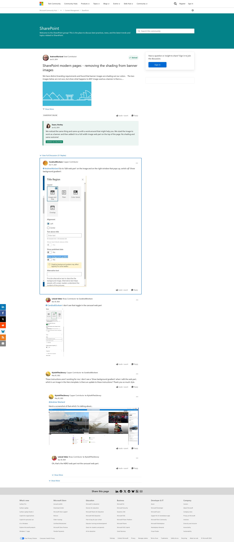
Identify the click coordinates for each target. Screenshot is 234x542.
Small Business (121, 531)
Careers (185, 504)
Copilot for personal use (27, 519)
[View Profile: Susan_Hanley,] (48, 125)
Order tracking (58, 519)
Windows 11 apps (25, 531)
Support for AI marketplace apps (160, 516)
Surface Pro (23, 504)
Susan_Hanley (57, 124)
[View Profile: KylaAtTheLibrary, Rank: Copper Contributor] (48, 373)
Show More (49, 109)
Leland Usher (57, 299)
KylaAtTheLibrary (59, 372)
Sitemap (112, 538)
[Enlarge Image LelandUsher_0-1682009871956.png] (55, 332)
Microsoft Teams (122, 523)
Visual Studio (155, 531)
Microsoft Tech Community (159, 519)
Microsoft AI (120, 504)
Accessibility (187, 527)
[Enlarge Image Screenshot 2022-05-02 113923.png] (94, 426)
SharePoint (85, 10)
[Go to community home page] (41, 3)
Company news (187, 512)
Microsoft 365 (121, 516)
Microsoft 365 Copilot (123, 527)
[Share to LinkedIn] (117, 491)
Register (182, 3)
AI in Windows (24, 523)
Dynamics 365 (121, 512)
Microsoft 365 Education (93, 516)
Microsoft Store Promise (61, 527)
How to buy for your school (94, 519)
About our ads (194, 538)
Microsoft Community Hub (48, 10)
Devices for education (92, 508)
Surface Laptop (24, 508)
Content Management (72, 10)
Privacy (133, 538)
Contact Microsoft (123, 538)
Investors (186, 519)
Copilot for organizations (27, 516)
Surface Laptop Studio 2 (27, 512)
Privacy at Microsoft (189, 516)
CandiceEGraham (56, 162)
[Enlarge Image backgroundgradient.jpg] (64, 231)
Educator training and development (96, 523)
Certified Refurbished (60, 523)
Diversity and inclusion (190, 523)
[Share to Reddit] (129, 491)
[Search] (175, 3)
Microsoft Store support (61, 512)
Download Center (59, 508)
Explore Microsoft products (27, 527)
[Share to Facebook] (121, 491)
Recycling (184, 538)
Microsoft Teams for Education (95, 512)
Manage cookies (143, 538)
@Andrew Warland (57, 402)
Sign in (157, 64)
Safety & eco (174, 538)
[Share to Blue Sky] (133, 491)
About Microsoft (188, 508)
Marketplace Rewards (157, 527)
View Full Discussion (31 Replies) (54, 155)
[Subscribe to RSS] (137, 491)
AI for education (90, 531)
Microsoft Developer (157, 508)
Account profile (58, 504)
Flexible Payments (59, 531)
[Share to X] (125, 491)
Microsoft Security (122, 508)
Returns (56, 516)
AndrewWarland (56, 56)
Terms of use (154, 538)
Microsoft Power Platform (124, 519)
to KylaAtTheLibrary (93, 395)
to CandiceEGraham (85, 299)
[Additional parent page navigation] (60, 10)
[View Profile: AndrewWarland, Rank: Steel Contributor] (46, 58)
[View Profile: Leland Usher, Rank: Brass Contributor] (48, 300)
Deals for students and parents (95, 527)
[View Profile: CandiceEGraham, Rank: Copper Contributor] (45, 163)
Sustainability (187, 531)
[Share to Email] (141, 491)
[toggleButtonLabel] (192, 10)
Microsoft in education (92, 504)
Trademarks (164, 538)
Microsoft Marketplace (157, 523)
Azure (152, 504)
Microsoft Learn (155, 512)
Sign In (190, 3)
